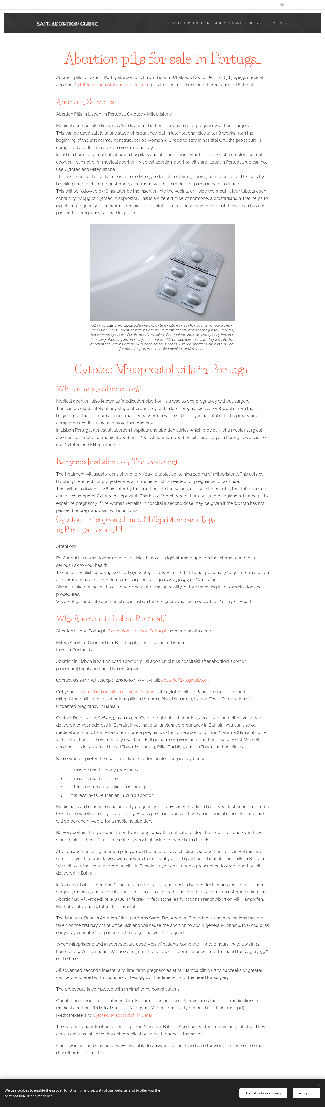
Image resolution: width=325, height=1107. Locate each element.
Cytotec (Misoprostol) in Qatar (122, 1015)
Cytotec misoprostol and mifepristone (112, 84)
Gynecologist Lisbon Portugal (137, 630)
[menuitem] (216, 23)
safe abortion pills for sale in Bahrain (118, 691)
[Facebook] (282, 5)
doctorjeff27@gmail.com (185, 680)
